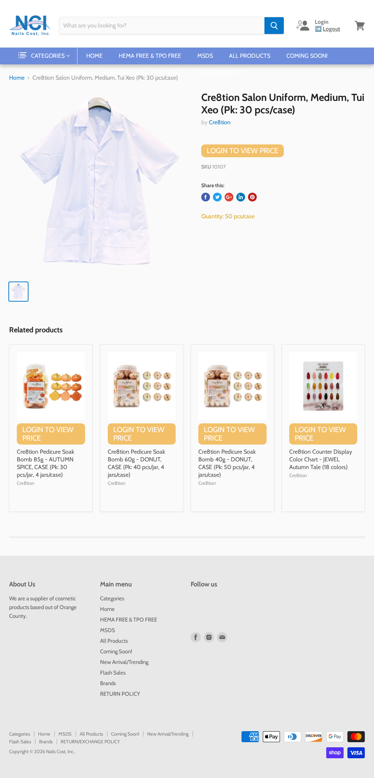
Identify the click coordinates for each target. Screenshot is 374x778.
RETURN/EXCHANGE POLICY (90, 741)
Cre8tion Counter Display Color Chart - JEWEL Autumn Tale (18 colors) (320, 459)
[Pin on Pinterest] (252, 197)
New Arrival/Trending (55, 72)
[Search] (274, 25)
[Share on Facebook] (205, 197)
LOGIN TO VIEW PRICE (242, 150)
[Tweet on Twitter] (217, 197)
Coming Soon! (307, 55)
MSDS (205, 55)
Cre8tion (219, 122)
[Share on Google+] (229, 197)
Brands (167, 72)
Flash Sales (121, 72)
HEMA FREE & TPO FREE (150, 55)
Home (94, 55)
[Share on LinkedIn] (240, 197)
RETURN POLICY (221, 72)
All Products (249, 55)
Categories (48, 55)
